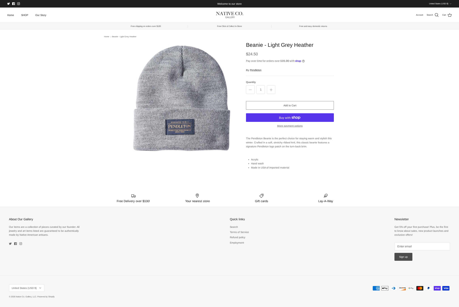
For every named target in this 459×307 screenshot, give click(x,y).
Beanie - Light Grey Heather (124, 36)
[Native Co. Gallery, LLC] (229, 15)
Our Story (40, 15)
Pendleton (255, 70)
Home (10, 15)
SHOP (24, 15)
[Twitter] (8, 3)
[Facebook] (13, 3)
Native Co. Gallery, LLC (26, 297)
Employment (237, 242)
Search (234, 226)
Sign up (403, 256)
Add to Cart (289, 105)
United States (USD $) (438, 4)
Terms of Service (239, 232)
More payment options (290, 125)
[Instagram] (18, 3)
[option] (181, 98)
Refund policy (237, 237)
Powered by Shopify (46, 297)
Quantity (251, 82)
